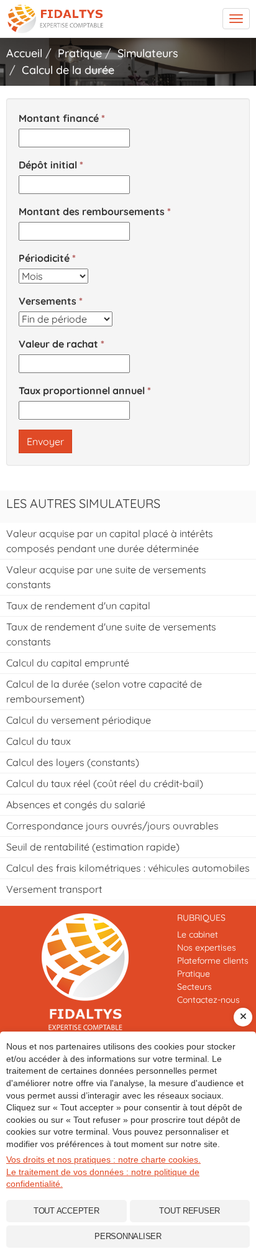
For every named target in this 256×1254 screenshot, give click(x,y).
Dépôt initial (48, 165)
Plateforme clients (213, 960)
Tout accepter (66, 1210)
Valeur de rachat (58, 344)
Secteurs (194, 986)
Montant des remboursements (92, 211)
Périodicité (44, 258)
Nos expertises (206, 947)
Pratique (193, 973)
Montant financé (59, 118)
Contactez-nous (208, 999)
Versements (47, 301)
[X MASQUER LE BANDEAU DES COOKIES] (243, 1017)
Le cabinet (197, 934)
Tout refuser (189, 1210)
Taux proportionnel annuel (82, 390)
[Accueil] (85, 971)
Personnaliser (128, 1236)
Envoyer (45, 441)
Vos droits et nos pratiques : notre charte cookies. (103, 1159)
